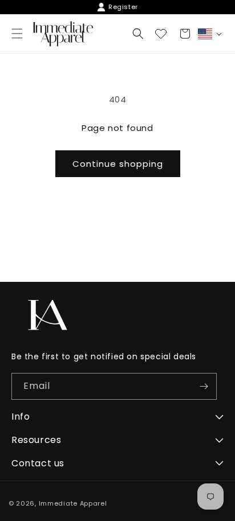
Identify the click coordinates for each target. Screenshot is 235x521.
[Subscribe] (203, 386)
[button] (138, 33)
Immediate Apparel (73, 503)
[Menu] (17, 33)
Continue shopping (117, 164)
